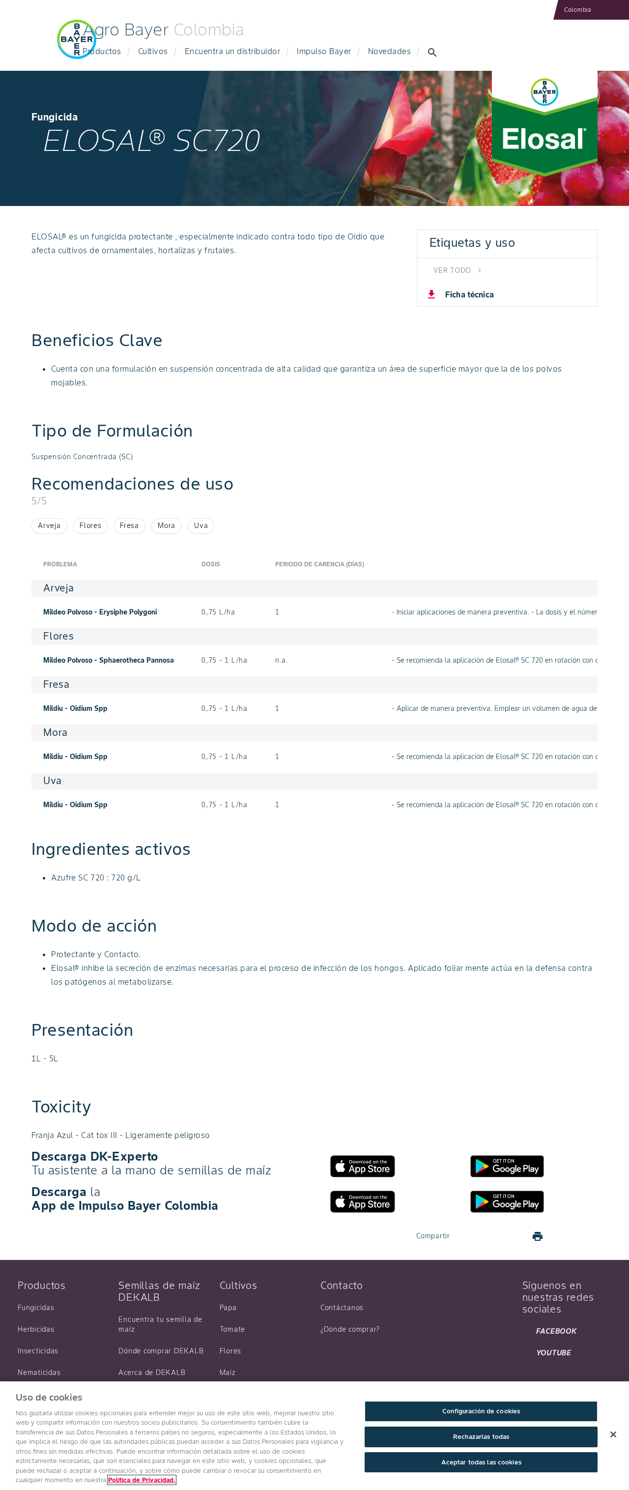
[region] (314, 1435)
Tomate (233, 1329)
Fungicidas (36, 1307)
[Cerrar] (613, 1434)
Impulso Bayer (324, 51)
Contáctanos (342, 1307)
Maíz (228, 1372)
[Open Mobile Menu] (31, 45)
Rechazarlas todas (481, 1436)
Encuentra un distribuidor (233, 51)
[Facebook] (467, 1236)
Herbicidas (36, 1329)
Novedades (389, 51)
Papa (228, 1307)
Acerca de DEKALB (151, 1372)
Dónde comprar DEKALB (160, 1350)
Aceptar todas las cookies (481, 1462)
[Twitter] (490, 1236)
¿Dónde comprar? (350, 1329)
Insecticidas (38, 1350)
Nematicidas (39, 1372)
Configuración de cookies (481, 1411)
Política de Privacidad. (141, 1480)
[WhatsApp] (514, 1236)
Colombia (578, 9)
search (432, 52)
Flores (231, 1350)
